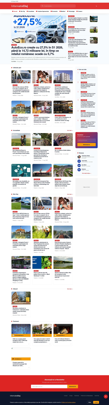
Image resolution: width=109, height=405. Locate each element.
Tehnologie (72, 11)
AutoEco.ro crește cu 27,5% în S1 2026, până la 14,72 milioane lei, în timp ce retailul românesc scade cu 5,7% (37, 50)
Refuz (89, 402)
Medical (63, 11)
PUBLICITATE (86, 187)
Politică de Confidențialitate (87, 395)
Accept (96, 402)
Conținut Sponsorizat (43, 11)
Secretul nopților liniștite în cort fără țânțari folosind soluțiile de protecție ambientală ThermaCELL (77, 19)
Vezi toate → (70, 130)
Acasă (15, 11)
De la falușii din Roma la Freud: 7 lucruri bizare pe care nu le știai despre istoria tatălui (77, 30)
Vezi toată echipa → (86, 173)
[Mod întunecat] (96, 6)
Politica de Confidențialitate (68, 402)
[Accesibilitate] (106, 396)
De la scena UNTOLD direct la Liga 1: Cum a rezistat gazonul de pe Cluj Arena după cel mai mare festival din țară (78, 56)
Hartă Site (97, 395)
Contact (80, 11)
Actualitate (31, 11)
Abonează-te (86, 144)
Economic (55, 11)
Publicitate (76, 395)
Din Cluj (23, 11)
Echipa (70, 395)
